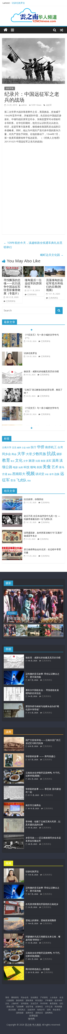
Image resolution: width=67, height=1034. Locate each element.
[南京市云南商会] (14, 803)
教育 (6, 460)
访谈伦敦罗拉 (18, 2)
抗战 (51, 453)
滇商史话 (39, 1012)
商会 (14, 454)
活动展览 (34, 997)
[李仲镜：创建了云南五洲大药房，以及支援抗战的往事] (14, 819)
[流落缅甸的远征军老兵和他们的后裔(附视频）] (55, 268)
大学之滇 (49, 1006)
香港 (29, 481)
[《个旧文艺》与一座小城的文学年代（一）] (12, 334)
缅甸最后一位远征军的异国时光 (33, 283)
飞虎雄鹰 (20, 1006)
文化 (19, 460)
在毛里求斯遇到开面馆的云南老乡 (42, 904)
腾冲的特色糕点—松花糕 (38, 969)
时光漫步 (12, 613)
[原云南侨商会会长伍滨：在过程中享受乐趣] (13, 547)
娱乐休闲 (58, 1000)
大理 (29, 454)
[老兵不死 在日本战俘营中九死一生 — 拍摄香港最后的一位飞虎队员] (13, 514)
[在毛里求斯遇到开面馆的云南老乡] (14, 902)
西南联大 (18, 473)
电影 (15, 467)
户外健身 (49, 1000)
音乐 (13, 480)
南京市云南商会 (33, 805)
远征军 (49, 105)
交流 (14, 447)
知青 (21, 467)
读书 (51, 474)
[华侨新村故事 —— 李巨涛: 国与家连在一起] (14, 787)
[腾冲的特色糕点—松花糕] (14, 967)
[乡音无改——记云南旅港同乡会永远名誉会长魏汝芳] (14, 836)
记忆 (61, 1003)
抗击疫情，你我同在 (33, 499)
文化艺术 (34, 1003)
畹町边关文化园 (51, 255)
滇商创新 (20, 1012)
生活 (61, 997)
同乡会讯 (24, 997)
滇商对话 (29, 1012)
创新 (28, 447)
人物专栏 (15, 1003)
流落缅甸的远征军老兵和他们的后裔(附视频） (54, 285)
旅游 (32, 460)
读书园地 (24, 1003)
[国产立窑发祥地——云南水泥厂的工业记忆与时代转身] (14, 738)
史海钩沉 (39, 1006)
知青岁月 (41, 1009)
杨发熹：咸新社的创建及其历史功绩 (41, 371)
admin (24, 105)
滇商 (55, 460)
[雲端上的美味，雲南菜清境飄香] (14, 918)
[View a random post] (61, 30)
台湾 (60, 447)
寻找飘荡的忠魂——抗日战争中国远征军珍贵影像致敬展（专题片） (12, 286)
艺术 (55, 467)
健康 (19, 447)
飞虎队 (21, 480)
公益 (24, 447)
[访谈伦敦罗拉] (12, 353)
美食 (47, 466)
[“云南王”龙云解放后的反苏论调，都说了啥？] (12, 389)
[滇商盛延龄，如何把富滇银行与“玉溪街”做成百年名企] (13, 531)
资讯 (7, 997)
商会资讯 (56, 1009)
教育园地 (53, 1003)
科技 (26, 467)
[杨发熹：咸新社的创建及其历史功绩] (12, 371)
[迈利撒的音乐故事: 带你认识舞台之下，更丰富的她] (14, 672)
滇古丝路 (12, 1009)
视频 (30, 473)
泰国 (43, 460)
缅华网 (31, 1018)
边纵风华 (31, 1009)
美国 (39, 467)
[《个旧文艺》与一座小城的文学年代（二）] (12, 408)
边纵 (57, 474)
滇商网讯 (49, 1012)
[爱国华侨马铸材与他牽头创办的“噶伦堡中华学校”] (14, 704)
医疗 (33, 447)
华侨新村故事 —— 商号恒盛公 (40, 756)
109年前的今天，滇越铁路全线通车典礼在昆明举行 (33, 245)
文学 (25, 460)
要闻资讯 (15, 997)
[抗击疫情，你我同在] (13, 497)
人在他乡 (53, 997)
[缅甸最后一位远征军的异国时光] (33, 268)
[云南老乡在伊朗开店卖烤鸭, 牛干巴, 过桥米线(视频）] (14, 771)
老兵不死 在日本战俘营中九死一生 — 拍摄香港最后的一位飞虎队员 (42, 517)
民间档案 (58, 1006)
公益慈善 (10, 1000)
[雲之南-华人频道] (5, 30)
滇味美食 (29, 1000)
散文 (12, 461)
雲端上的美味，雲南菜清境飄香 (41, 920)
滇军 (48, 460)
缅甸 (33, 467)
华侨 (40, 446)
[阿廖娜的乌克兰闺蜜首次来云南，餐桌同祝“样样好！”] (14, 935)
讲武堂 (39, 474)
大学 (21, 453)
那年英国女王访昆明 (22, 618)
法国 (37, 460)
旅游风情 (20, 1000)
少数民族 (39, 453)
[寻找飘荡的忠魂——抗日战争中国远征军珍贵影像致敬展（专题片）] (12, 268)
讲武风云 (21, 1009)
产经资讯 (44, 997)
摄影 (59, 454)
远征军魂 (9, 88)
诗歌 (47, 474)
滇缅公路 (10, 1006)
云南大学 (6, 447)
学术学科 (44, 1003)
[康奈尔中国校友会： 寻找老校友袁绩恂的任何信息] (14, 688)
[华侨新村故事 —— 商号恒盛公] (14, 754)
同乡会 (6, 454)
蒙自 (10, 474)
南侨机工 (51, 447)
